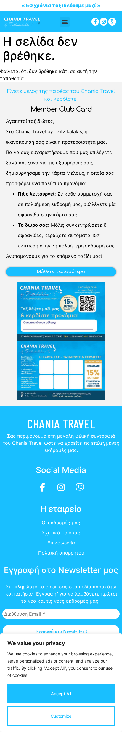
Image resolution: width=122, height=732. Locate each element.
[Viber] (112, 22)
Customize (61, 716)
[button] (65, 22)
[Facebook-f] (95, 22)
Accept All (61, 693)
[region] (61, 682)
